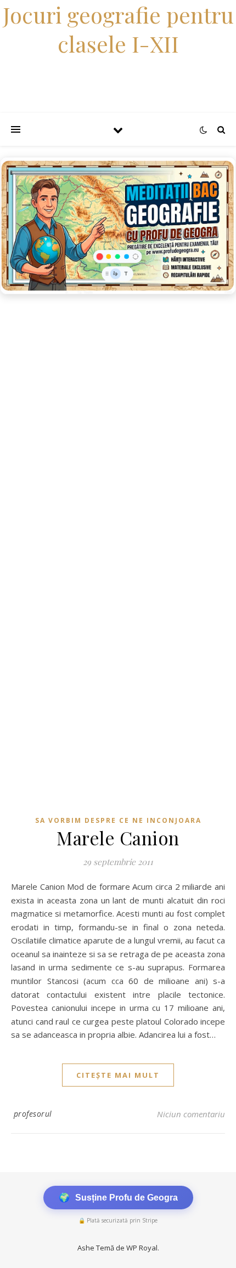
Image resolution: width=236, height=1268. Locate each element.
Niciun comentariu (191, 1113)
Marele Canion (118, 838)
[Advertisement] (118, 423)
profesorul (33, 1113)
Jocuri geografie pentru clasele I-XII (118, 29)
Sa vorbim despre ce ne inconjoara (118, 820)
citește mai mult (118, 1075)
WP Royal (142, 1248)
